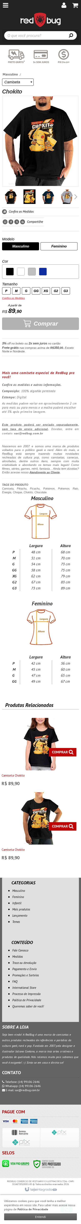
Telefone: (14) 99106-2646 (22, 1082)
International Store (24, 988)
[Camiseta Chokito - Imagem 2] (29, 196)
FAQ (14, 981)
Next (76, 195)
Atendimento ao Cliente (44, 472)
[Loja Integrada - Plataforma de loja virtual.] (40, 1190)
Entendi (40, 1217)
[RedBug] (40, 19)
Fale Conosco (20, 950)
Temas (16, 922)
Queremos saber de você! (28, 1006)
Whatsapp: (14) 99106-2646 (23, 1086)
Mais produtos (21, 909)
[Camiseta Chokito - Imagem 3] (48, 196)
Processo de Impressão (26, 994)
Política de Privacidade (26, 1000)
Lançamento (19, 915)
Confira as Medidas (21, 211)
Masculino (10, 74)
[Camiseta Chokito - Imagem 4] (67, 196)
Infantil (16, 903)
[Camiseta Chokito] (40, 753)
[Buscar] (71, 35)
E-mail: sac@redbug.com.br (22, 1090)
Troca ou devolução (24, 963)
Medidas (17, 957)
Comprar (45, 323)
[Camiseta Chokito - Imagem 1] (10, 196)
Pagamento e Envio (24, 969)
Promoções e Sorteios (25, 975)
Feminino (18, 897)
